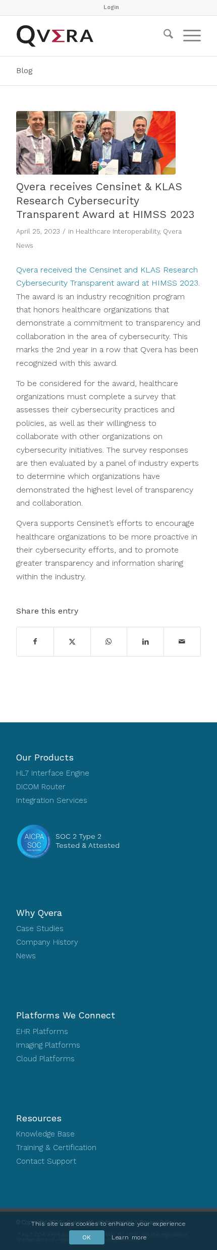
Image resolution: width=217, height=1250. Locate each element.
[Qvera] (90, 36)
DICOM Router (41, 786)
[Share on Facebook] (35, 641)
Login (111, 7)
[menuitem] (111, 7)
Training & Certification (56, 1147)
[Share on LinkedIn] (145, 641)
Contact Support (46, 1161)
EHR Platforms (42, 1031)
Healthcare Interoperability (117, 231)
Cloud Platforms (45, 1058)
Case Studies (40, 928)
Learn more (129, 1237)
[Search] (163, 36)
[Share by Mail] (182, 641)
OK (86, 1237)
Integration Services (51, 800)
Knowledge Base (45, 1133)
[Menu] (187, 36)
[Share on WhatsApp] (109, 641)
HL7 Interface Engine (52, 773)
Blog (24, 70)
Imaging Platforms (48, 1045)
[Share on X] (72, 641)
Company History (47, 942)
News (26, 955)
